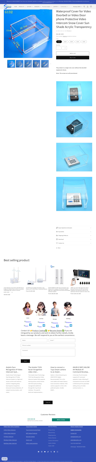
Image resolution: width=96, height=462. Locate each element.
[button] (22, 6)
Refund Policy (51, 432)
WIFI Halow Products (31, 433)
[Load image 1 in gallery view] (11, 64)
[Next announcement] (91, 2)
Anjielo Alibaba (52, 443)
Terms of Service (52, 438)
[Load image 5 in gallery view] (45, 64)
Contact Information (53, 440)
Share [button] (59, 248)
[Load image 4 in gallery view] (36, 64)
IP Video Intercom (8, 436)
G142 (84, 41)
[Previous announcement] (4, 2)
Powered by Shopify (68, 461)
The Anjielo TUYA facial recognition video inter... (35, 369)
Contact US (73, 433)
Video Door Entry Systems (11, 426)
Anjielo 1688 (51, 445)
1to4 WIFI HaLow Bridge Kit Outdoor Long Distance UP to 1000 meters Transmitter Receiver (36, 288)
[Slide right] (50, 63)
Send (25, 361)
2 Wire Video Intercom (10, 433)
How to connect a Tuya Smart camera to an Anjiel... (58, 369)
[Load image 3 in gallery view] (28, 64)
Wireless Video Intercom (10, 440)
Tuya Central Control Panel (33, 430)
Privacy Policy (51, 430)
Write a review (61, 420)
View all (48, 402)
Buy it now (73, 57)
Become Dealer (56, 330)
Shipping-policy (52, 435)
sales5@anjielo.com (76, 440)
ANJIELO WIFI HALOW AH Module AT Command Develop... (81, 369)
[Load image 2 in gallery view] (19, 64)
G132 (59, 41)
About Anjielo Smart (77, 426)
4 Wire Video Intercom (10, 430)
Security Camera (30, 436)
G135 (65, 41)
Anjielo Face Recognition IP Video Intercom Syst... (14, 369)
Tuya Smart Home (31, 426)
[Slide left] (5, 63)
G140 (71, 41)
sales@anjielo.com (76, 436)
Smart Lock (29, 440)
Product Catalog (38, 330)
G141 (78, 41)
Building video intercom (10, 443)
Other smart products (32, 443)
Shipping (65, 36)
